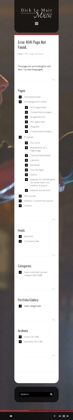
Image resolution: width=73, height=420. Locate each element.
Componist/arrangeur (41, 112)
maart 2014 (30, 337)
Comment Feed (31, 241)
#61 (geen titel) (37, 122)
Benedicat (35, 165)
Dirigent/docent (37, 117)
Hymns (33, 175)
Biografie (34, 126)
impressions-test (32, 97)
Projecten (28, 137)
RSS (36, 275)
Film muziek (30, 196)
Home (20, 54)
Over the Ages (37, 170)
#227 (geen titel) (38, 107)
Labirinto (34, 160)
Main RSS (28, 236)
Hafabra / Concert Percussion (38, 201)
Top (53, 80)
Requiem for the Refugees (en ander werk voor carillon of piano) (42, 182)
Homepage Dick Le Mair (35, 102)
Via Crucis (35, 143)
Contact (28, 205)
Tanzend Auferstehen (40, 155)
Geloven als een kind (40, 190)
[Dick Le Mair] (36, 13)
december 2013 (31, 341)
